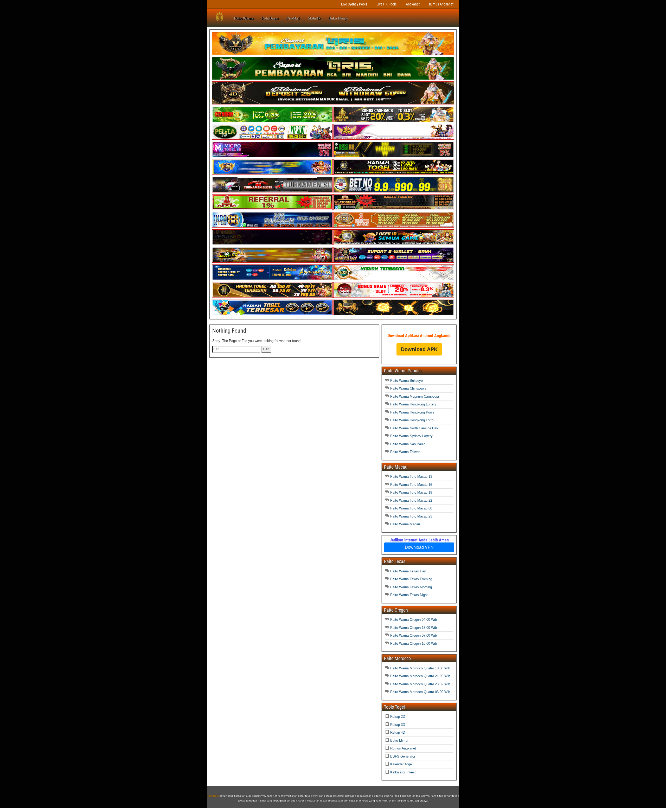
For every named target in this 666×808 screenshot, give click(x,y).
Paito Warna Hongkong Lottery (413, 404)
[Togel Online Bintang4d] (393, 261)
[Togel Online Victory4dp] (272, 174)
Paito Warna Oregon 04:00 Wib (413, 620)
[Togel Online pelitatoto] (272, 138)
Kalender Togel (401, 764)
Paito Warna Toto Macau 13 (411, 477)
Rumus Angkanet (441, 4)
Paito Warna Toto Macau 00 (411, 508)
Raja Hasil (213, 795)
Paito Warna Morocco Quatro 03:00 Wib (420, 692)
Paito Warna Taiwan (405, 452)
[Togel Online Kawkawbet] (272, 191)
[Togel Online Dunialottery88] (393, 226)
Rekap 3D (397, 725)
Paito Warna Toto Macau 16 (411, 485)
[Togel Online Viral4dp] (393, 138)
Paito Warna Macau (405, 524)
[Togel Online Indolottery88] (272, 226)
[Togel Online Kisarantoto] (393, 121)
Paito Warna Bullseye (406, 381)
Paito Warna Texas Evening (411, 579)
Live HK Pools (386, 4)
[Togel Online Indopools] (393, 297)
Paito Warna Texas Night (409, 595)
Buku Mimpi (338, 18)
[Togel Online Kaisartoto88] (272, 209)
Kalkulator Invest (403, 772)
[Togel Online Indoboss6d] (393, 156)
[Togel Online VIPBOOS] (333, 54)
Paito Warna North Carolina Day (414, 428)
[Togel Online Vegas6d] (272, 244)
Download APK (419, 349)
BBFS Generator (402, 756)
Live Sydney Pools (354, 4)
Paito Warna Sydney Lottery (411, 436)
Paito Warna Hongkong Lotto (411, 420)
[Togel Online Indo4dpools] (272, 314)
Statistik (314, 18)
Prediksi (293, 18)
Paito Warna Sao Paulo (407, 444)
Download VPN (419, 547)
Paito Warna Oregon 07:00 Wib (413, 635)
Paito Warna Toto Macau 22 (411, 500)
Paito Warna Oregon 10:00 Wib (413, 643)
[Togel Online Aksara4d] (272, 261)
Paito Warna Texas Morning (411, 587)
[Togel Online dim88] (333, 79)
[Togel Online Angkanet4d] (393, 279)
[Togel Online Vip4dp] (393, 174)
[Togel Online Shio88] (393, 244)
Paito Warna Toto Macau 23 (411, 516)
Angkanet (413, 4)
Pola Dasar (270, 18)
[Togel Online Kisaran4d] (272, 121)
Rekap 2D (397, 717)
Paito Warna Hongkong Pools (412, 412)
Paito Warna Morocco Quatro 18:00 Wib (420, 668)
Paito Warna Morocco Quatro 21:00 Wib (420, 676)
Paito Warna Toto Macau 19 (411, 492)
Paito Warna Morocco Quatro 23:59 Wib (420, 684)
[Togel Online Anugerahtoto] (272, 279)
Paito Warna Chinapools (408, 388)
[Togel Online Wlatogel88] (393, 209)
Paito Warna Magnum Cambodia (414, 396)
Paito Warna (243, 18)
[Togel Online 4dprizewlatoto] (272, 297)
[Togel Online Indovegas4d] (393, 314)
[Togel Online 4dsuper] (333, 104)
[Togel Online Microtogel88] (272, 156)
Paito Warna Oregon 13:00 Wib (413, 628)
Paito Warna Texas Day (408, 571)
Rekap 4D (397, 732)
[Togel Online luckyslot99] (393, 191)
